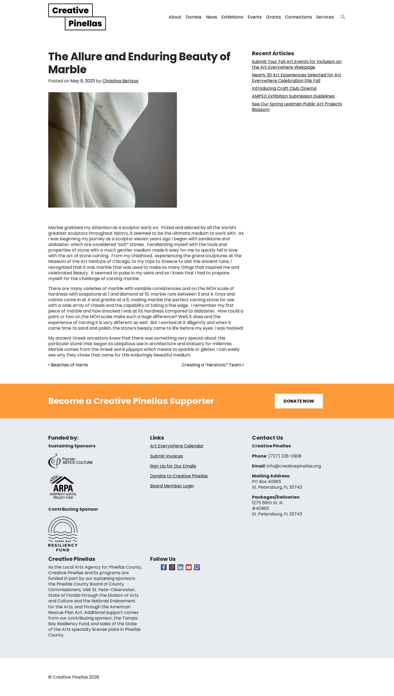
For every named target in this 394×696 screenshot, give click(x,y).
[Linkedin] (180, 567)
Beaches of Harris (69, 365)
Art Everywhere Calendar (177, 446)
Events (255, 17)
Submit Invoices (166, 456)
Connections (298, 17)
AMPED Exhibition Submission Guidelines (293, 96)
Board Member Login (172, 486)
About (175, 17)
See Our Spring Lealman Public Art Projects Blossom (297, 107)
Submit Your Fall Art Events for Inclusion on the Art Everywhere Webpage (296, 64)
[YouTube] (189, 567)
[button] (341, 15)
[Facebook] (164, 567)
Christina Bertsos (120, 81)
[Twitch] (197, 567)
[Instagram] (172, 567)
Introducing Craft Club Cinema (284, 88)
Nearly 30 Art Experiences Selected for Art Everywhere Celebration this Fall (296, 78)
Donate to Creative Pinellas (179, 476)
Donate (194, 17)
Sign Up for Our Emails (173, 466)
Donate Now (299, 401)
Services (325, 17)
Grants (273, 17)
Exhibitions (232, 17)
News (211, 17)
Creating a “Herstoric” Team (212, 365)
